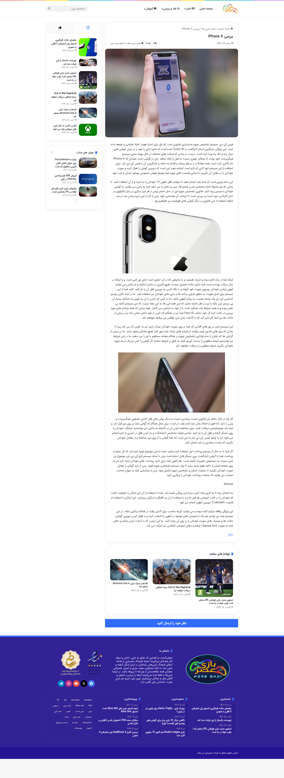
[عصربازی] (230, 9)
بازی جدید (79, 711)
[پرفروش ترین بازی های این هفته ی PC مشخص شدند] (88, 192)
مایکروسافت (87, 722)
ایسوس (55, 705)
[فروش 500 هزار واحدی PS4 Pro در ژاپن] (88, 179)
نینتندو (75, 722)
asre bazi (75, 700)
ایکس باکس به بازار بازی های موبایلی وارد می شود (64, 127)
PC (58, 700)
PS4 (90, 705)
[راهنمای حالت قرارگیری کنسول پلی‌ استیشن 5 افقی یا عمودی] (88, 47)
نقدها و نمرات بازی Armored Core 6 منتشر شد (130, 585)
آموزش (150, 9)
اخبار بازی (67, 705)
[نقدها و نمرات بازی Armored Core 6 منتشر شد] (129, 569)
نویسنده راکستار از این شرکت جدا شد (66, 62)
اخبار (189, 9)
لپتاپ (66, 716)
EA (65, 700)
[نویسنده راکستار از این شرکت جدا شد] (88, 62)
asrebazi (88, 700)
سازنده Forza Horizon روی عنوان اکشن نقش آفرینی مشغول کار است (65, 163)
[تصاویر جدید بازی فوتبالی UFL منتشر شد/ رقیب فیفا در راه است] (214, 578)
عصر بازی (77, 716)
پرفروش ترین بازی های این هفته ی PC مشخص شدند (63, 190)
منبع (230, 534)
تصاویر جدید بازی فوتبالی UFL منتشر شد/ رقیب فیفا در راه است (216, 601)
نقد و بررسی (170, 9)
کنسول (89, 728)
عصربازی (88, 716)
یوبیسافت (78, 728)
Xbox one (79, 705)
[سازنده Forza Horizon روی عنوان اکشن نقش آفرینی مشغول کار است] (88, 163)
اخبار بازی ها (209, 29)
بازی (90, 711)
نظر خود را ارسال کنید (171, 623)
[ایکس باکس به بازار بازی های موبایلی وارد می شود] (88, 130)
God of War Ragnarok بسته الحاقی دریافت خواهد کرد (173, 589)
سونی (68, 711)
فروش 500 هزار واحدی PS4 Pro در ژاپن (65, 177)
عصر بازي (58, 711)
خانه (228, 29)
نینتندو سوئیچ (62, 722)
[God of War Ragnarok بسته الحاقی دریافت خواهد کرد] (171, 571)
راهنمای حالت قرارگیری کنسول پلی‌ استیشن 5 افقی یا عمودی (63, 43)
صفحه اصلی (206, 9)
